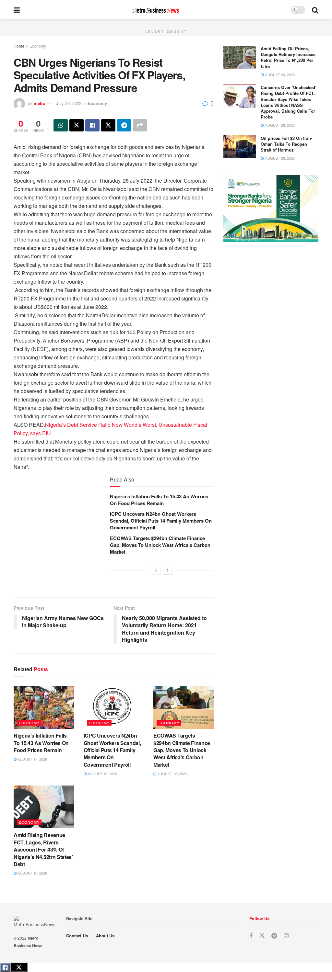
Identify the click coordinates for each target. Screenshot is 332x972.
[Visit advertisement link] (166, 23)
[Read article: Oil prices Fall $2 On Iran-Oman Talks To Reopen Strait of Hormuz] (239, 147)
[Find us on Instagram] (286, 935)
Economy (38, 46)
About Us (105, 935)
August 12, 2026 (171, 773)
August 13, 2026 (102, 773)
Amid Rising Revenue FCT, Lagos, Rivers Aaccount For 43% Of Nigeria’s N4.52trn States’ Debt (43, 849)
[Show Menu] (17, 9)
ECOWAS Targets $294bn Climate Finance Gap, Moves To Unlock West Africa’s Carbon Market (160, 545)
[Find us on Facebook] (251, 935)
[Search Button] (315, 9)
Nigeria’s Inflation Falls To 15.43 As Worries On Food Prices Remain (159, 500)
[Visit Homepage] (155, 10)
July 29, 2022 (68, 103)
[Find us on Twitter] (262, 935)
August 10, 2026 (32, 873)
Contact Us (77, 935)
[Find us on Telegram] (274, 935)
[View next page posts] (167, 570)
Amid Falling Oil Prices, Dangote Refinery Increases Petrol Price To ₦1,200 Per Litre (288, 57)
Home (19, 46)
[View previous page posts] (156, 570)
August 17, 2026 (32, 759)
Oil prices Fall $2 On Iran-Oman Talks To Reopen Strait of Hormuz (286, 144)
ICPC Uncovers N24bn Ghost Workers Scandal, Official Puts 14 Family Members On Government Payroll (161, 520)
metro (39, 103)
